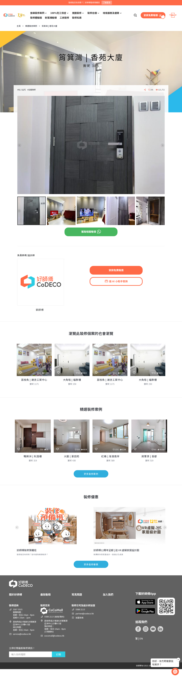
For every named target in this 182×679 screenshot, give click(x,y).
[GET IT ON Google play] (145, 611)
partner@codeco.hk (85, 613)
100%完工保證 (58, 12)
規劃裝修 (76, 12)
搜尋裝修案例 (37, 12)
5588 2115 (80, 609)
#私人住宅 (21, 89)
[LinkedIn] (160, 629)
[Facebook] (138, 629)
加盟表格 (79, 617)
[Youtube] (153, 629)
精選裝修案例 (31, 25)
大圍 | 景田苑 (71, 456)
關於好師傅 (15, 594)
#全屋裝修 (31, 89)
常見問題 (77, 594)
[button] (21, 145)
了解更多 (106, 2)
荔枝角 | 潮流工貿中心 (34, 379)
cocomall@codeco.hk (54, 635)
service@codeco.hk (22, 633)
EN (141, 638)
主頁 (19, 25)
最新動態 (45, 594)
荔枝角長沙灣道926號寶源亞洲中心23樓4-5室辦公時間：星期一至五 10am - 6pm (24, 625)
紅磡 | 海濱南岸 (110, 456)
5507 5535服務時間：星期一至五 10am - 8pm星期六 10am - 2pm (23, 613)
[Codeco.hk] (14, 15)
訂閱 (58, 654)
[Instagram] (145, 629)
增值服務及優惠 (111, 12)
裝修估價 (92, 12)
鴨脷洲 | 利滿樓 (33, 456)
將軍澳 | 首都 (149, 456)
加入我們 (108, 594)
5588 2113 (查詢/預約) (54, 616)
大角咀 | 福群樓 (72, 379)
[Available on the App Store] (145, 602)
